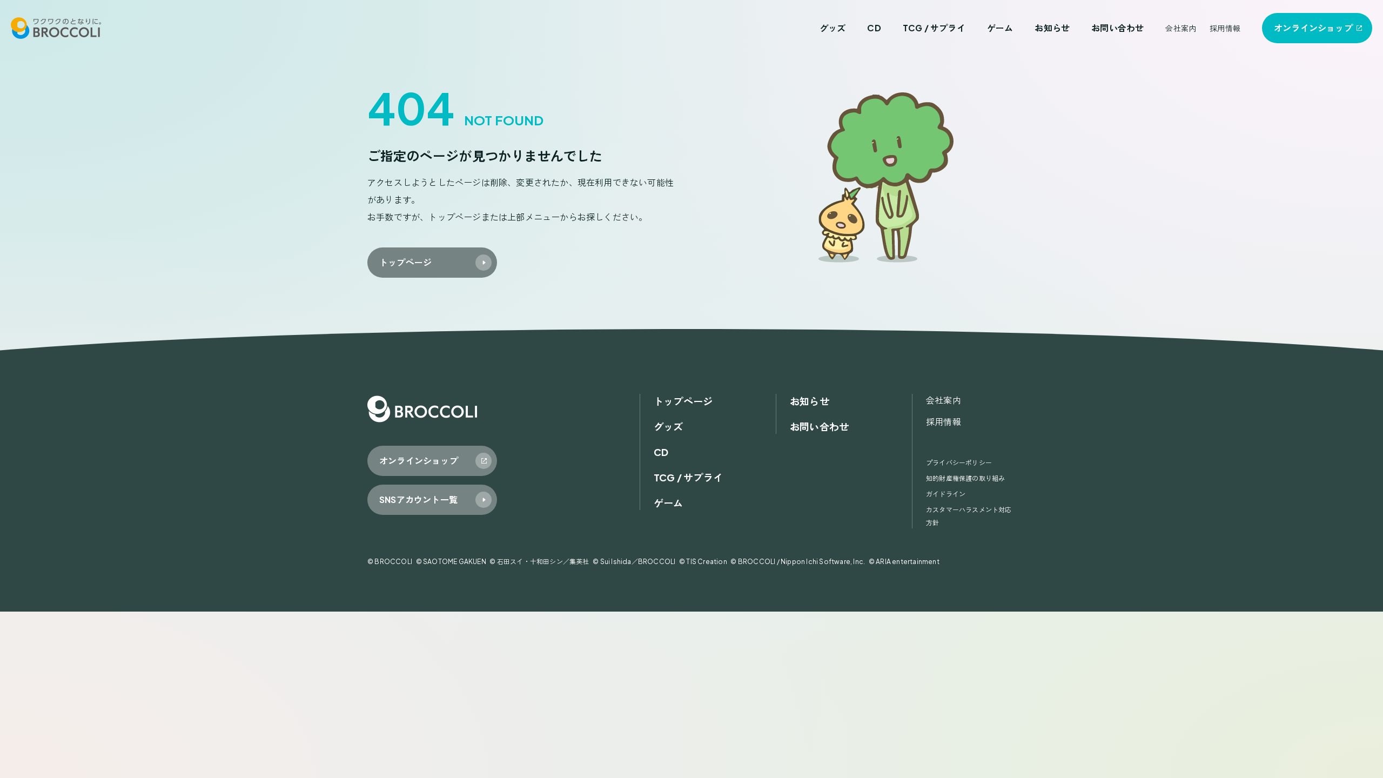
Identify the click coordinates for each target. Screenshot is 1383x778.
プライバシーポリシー (959, 463)
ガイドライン (945, 494)
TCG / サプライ (934, 27)
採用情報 (1225, 28)
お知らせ (1052, 27)
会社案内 (1180, 28)
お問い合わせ (1117, 27)
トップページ (683, 401)
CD (874, 27)
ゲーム (1000, 27)
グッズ (833, 27)
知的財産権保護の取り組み (965, 478)
